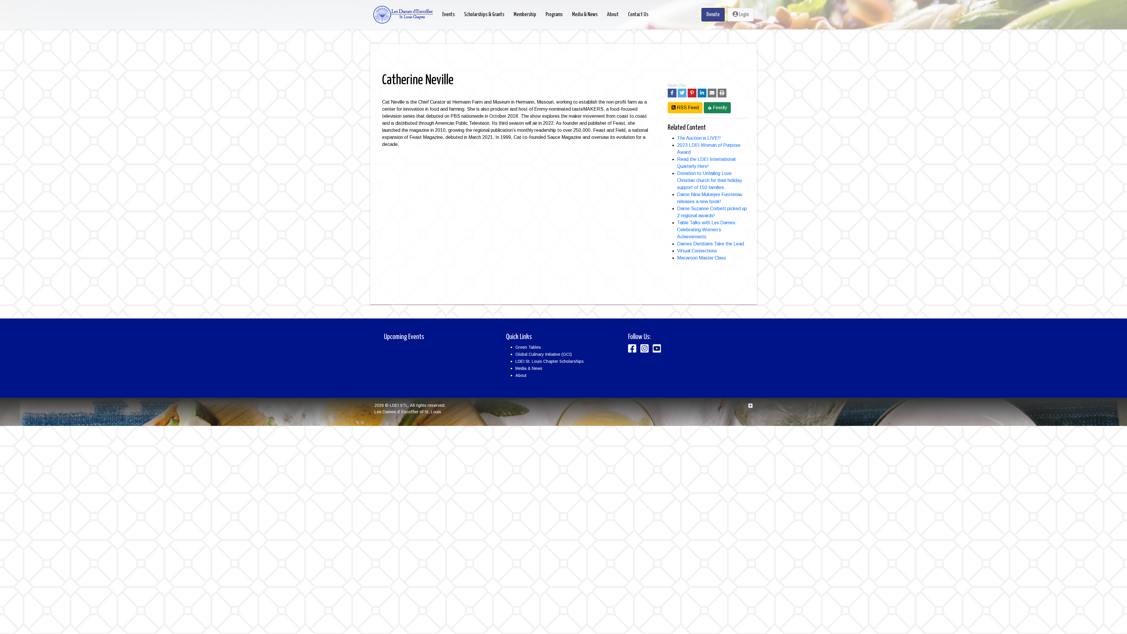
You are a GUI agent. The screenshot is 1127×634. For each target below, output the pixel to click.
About (521, 375)
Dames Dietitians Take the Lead (710, 243)
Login (743, 14)
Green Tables (528, 347)
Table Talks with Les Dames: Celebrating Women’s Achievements (707, 229)
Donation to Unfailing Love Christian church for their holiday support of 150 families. (709, 180)
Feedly (719, 107)
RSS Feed (687, 107)
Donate (713, 14)
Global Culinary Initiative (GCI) (543, 354)
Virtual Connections (697, 250)
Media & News (528, 368)
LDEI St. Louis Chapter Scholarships (549, 361)
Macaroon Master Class (701, 257)
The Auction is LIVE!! (699, 138)
